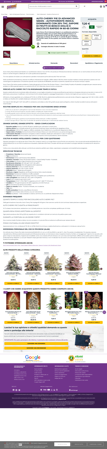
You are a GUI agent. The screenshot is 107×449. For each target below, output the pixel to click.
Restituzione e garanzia (61, 369)
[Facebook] (14, 390)
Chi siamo (17, 370)
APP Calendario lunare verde (42, 380)
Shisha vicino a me (19, 379)
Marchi (36, 378)
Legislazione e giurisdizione (82, 376)
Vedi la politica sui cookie (39, 447)
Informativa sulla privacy (82, 371)
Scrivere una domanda (36, 343)
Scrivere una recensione (36, 348)
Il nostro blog (38, 371)
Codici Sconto (38, 372)
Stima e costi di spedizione (62, 371)
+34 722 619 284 (17, 1)
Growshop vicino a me (20, 374)
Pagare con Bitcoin (60, 376)
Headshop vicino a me (20, 375)
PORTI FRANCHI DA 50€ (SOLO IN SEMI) (41, 1)
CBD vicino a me (18, 377)
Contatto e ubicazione (20, 372)
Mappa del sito (59, 378)
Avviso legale (78, 369)
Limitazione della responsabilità (83, 374)
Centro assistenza (59, 372)
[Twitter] (17, 390)
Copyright (78, 378)
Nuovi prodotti (38, 369)
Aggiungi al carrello (92, 56)
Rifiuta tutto (79, 444)
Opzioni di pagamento (61, 374)
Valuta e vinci (41, 31)
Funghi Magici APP (39, 382)
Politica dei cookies (80, 372)
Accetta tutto (62, 444)
